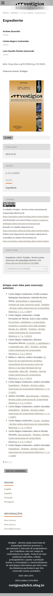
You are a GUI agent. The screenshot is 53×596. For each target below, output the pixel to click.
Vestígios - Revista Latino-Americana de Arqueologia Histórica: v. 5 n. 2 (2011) (27, 350)
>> (11, 461)
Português (9, 501)
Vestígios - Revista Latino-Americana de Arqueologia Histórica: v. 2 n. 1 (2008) (29, 452)
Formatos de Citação (19, 269)
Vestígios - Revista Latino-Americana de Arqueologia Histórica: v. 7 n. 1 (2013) (26, 332)
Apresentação (32, 396)
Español (8, 493)
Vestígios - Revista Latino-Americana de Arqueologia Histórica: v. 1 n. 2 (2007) (29, 389)
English (7, 489)
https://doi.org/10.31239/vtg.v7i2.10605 (26, 64)
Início (6, 13)
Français (8, 497)
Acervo (15, 13)
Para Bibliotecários (12, 528)
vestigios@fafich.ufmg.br (26, 585)
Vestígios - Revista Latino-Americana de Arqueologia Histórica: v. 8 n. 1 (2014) (27, 375)
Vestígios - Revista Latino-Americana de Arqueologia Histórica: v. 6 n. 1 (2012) (28, 438)
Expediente (14, 385)
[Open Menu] (3, 3)
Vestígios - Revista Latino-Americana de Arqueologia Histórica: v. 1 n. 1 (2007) (28, 308)
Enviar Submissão (16, 471)
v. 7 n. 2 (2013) (26, 13)
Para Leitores (10, 520)
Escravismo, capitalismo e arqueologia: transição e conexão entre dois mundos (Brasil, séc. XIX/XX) (27, 326)
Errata (36, 420)
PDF (9, 138)
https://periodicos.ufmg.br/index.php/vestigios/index (26, 216)
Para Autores (10, 524)
